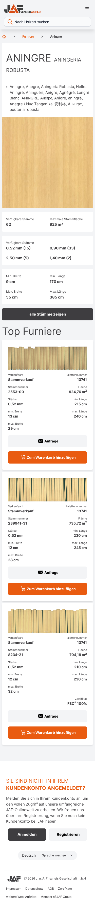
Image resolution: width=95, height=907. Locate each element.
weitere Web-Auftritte (21, 897)
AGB (51, 888)
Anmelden (26, 834)
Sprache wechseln (55, 855)
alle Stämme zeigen (47, 314)
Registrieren (68, 834)
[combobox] (47, 22)
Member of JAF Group (56, 897)
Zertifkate (65, 888)
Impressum (13, 888)
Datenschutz (34, 888)
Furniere (28, 36)
